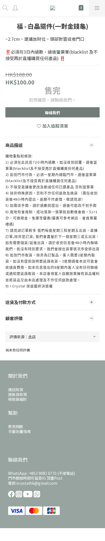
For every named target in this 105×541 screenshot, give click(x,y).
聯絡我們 (52, 112)
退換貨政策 (17, 394)
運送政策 (15, 389)
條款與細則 (17, 399)
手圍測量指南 (19, 431)
